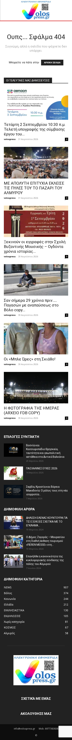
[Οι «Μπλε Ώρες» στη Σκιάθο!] (36, 338)
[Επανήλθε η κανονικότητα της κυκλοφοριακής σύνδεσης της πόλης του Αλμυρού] (13, 561)
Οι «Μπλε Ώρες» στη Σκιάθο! (29, 359)
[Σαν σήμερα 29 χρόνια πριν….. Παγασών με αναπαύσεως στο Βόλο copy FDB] (36, 280)
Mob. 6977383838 (48, 728)
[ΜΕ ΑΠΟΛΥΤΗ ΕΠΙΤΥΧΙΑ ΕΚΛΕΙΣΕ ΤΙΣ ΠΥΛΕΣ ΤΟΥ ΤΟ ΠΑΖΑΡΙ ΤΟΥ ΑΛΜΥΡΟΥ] (36, 162)
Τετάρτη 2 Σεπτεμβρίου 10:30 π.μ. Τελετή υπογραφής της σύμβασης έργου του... (34, 129)
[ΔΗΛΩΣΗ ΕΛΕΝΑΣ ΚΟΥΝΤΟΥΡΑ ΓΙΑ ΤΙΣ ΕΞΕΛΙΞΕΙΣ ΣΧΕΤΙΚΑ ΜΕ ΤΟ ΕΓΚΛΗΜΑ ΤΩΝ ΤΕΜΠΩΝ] (13, 522)
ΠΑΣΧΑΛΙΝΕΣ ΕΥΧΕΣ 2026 (41, 468)
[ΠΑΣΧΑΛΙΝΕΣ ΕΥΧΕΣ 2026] (13, 473)
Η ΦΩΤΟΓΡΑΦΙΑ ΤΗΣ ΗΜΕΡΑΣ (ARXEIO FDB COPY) (31, 410)
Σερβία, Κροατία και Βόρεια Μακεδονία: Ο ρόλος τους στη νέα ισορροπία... (47, 490)
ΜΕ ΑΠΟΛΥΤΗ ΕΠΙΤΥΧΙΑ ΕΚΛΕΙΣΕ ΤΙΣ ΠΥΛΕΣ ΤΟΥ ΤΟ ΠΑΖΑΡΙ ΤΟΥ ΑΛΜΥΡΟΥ (34, 188)
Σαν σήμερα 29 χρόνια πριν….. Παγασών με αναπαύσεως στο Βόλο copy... (31, 305)
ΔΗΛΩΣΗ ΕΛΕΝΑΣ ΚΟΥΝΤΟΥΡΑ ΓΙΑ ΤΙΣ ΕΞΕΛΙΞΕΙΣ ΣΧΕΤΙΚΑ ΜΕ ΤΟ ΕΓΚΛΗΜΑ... (47, 521)
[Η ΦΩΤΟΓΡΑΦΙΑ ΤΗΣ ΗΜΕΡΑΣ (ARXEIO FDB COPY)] (36, 387)
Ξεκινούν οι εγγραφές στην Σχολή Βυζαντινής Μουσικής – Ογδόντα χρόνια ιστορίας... (34, 247)
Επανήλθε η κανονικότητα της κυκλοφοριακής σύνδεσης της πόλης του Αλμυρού (45, 560)
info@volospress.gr (24, 728)
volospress (10, 139)
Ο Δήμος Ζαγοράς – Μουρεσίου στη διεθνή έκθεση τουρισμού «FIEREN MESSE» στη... (45, 541)
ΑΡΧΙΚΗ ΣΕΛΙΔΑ (52, 62)
